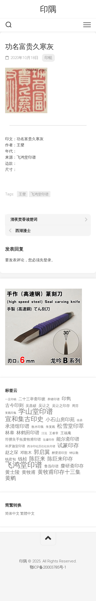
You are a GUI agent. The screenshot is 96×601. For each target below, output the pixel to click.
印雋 (66, 398)
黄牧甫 (29, 472)
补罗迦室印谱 (15, 446)
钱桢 (22, 459)
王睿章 (53, 433)
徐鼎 (79, 420)
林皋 (9, 432)
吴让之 (44, 405)
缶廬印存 (48, 439)
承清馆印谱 (17, 426)
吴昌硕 (31, 406)
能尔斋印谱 (67, 439)
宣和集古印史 (24, 419)
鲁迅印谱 (51, 466)
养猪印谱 (53, 399)
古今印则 (14, 405)
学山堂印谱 (35, 412)
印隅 (48, 9)
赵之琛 (11, 452)
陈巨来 (37, 459)
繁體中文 (27, 513)
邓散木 (26, 452)
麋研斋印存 (72, 465)
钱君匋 (10, 459)
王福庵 (65, 433)
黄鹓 (10, 478)
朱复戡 (50, 427)
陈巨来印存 (60, 459)
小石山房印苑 (60, 419)
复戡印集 (10, 413)
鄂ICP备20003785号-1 (48, 567)
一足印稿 (10, 399)
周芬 (75, 406)
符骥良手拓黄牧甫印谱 (23, 439)
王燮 (22, 194)
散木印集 (37, 427)
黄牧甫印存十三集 (59, 472)
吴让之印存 (61, 406)
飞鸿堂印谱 (40, 194)
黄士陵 (12, 472)
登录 (47, 260)
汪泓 (44, 433)
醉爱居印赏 (59, 453)
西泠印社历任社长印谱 (41, 446)
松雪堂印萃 (70, 426)
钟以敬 (74, 453)
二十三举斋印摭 (31, 399)
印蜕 (48, 57)
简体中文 (12, 513)
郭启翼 (42, 452)
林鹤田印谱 (27, 432)
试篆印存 (68, 446)
